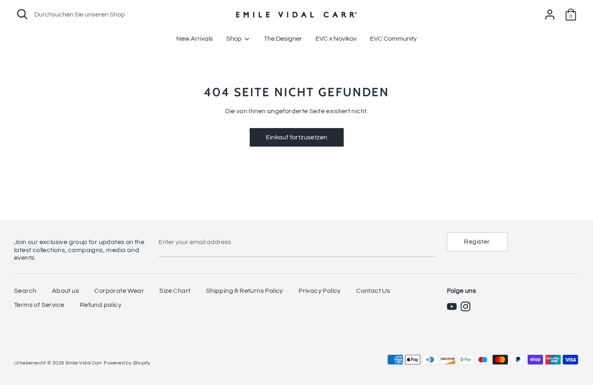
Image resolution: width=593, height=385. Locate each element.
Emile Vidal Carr (83, 363)
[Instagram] (465, 306)
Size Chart (174, 291)
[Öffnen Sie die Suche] (22, 14)
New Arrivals (194, 38)
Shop (234, 38)
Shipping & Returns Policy (244, 291)
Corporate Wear (119, 291)
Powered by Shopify (127, 363)
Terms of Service (39, 305)
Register (477, 241)
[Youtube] (452, 306)
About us (65, 291)
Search (25, 291)
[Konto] (550, 11)
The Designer (283, 38)
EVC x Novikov (336, 38)
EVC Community (393, 38)
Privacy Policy (320, 291)
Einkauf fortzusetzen (297, 137)
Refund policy (100, 305)
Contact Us (373, 291)
